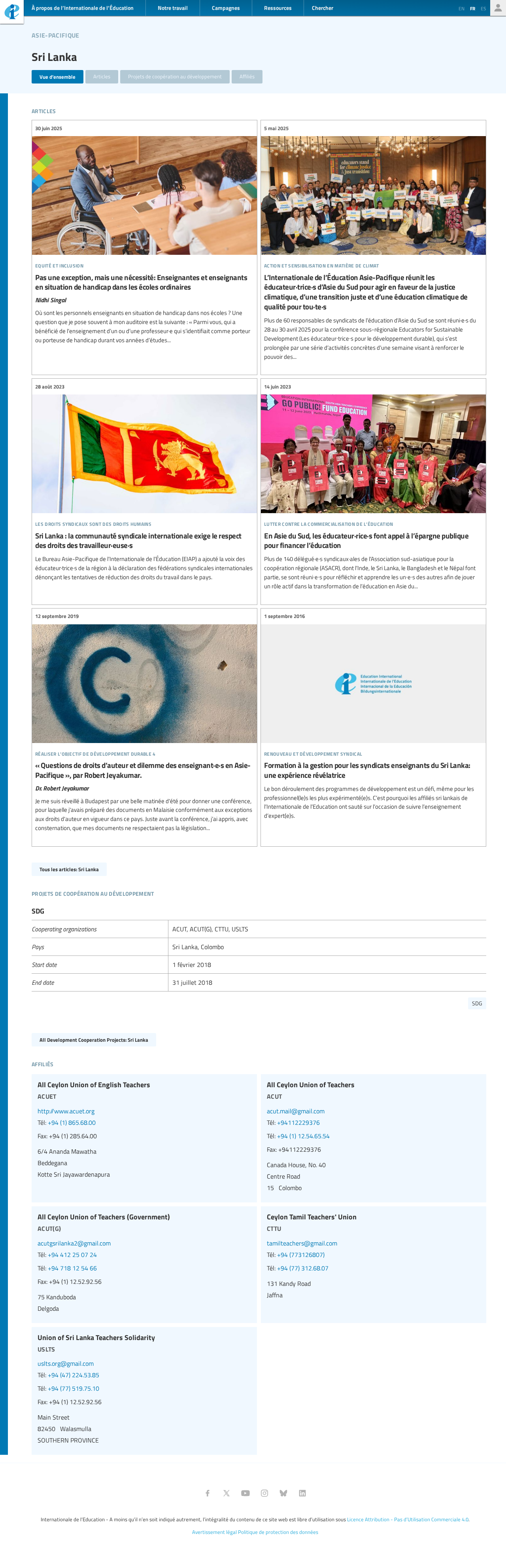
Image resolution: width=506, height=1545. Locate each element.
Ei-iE (12, 13)
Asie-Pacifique (55, 34)
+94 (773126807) (301, 1254)
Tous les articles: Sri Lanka (69, 869)
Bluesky (283, 1493)
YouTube (245, 1493)
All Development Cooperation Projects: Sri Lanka (94, 1039)
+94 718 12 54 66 (72, 1268)
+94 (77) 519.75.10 (73, 1388)
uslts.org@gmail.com (66, 1363)
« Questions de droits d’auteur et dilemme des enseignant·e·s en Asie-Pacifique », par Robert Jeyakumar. (144, 722)
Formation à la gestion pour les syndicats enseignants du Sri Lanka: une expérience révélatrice (373, 716)
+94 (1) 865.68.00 (72, 1122)
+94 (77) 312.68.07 (303, 1268)
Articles (101, 76)
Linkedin (302, 1493)
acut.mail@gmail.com (296, 1111)
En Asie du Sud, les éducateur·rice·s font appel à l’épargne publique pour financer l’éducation (373, 486)
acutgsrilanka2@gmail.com (74, 1243)
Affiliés (247, 76)
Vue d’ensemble (58, 76)
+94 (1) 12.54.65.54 (303, 1136)
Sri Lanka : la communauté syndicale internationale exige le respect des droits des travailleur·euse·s (144, 482)
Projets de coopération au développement (175, 76)
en (461, 8)
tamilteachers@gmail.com (302, 1243)
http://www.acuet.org (66, 1111)
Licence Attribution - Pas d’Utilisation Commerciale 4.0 (407, 1519)
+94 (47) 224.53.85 (73, 1375)
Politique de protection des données (278, 1532)
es (483, 8)
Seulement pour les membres (498, 8)
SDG (477, 1003)
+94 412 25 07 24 (72, 1254)
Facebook (207, 1493)
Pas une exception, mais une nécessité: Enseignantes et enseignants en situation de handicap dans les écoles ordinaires (144, 234)
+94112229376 (298, 1122)
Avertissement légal (214, 1532)
